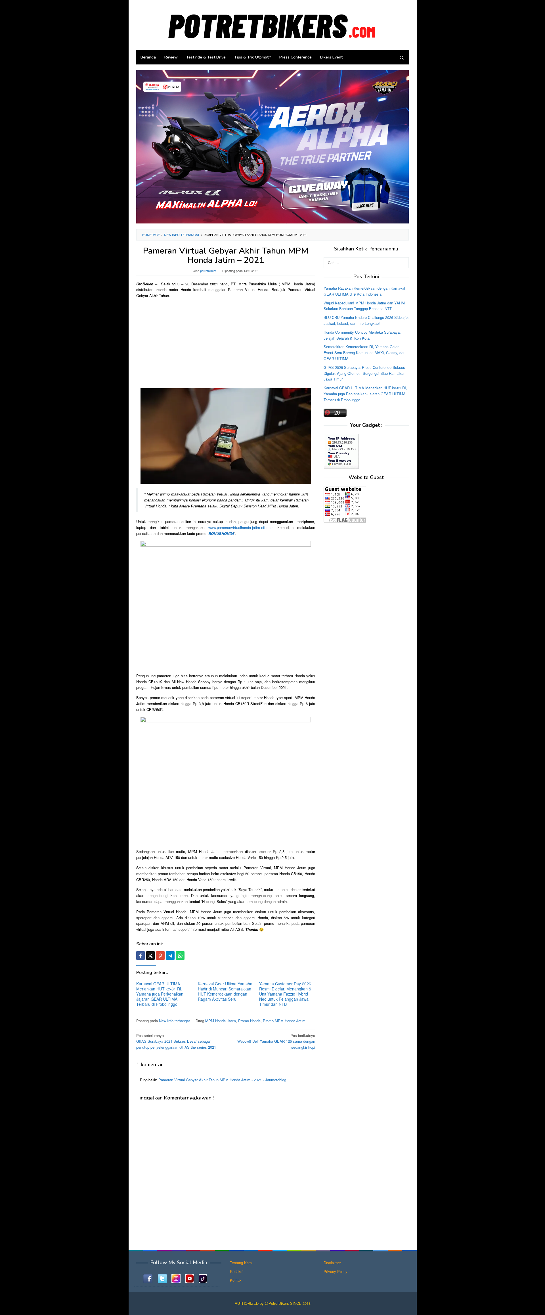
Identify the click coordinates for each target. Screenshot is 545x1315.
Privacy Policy (335, 1271)
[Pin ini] (160, 955)
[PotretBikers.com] (272, 24)
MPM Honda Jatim (220, 1020)
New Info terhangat (174, 1020)
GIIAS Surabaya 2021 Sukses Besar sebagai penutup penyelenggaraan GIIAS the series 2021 (176, 1041)
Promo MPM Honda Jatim (284, 1020)
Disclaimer (332, 1262)
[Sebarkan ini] (140, 955)
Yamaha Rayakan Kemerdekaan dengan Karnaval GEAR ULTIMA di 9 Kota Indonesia (364, 291)
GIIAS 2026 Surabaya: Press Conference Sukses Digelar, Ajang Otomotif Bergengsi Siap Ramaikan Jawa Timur (364, 373)
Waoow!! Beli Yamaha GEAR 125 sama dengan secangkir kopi (276, 1041)
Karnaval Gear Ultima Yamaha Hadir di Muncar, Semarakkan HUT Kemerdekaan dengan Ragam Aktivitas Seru (225, 991)
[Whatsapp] (180, 955)
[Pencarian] (402, 57)
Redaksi (236, 1271)
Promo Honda (249, 1020)
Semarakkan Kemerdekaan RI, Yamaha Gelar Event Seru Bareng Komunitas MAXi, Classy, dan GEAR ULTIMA (364, 352)
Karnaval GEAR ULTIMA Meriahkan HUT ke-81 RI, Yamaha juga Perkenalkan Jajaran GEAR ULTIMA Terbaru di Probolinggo (159, 994)
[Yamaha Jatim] (272, 146)
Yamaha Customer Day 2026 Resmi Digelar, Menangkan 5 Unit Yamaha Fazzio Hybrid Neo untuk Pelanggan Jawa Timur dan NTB (285, 994)
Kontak (236, 1280)
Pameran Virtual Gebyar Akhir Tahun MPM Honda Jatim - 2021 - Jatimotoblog (222, 1079)
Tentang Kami (241, 1262)
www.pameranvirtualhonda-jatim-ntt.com (241, 527)
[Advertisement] (225, 342)
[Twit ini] (150, 955)
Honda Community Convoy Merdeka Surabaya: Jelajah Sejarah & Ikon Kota (362, 335)
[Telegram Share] (170, 955)
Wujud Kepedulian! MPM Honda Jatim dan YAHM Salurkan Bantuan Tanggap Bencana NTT (364, 305)
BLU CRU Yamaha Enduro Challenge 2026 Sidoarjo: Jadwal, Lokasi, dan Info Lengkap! (366, 320)
